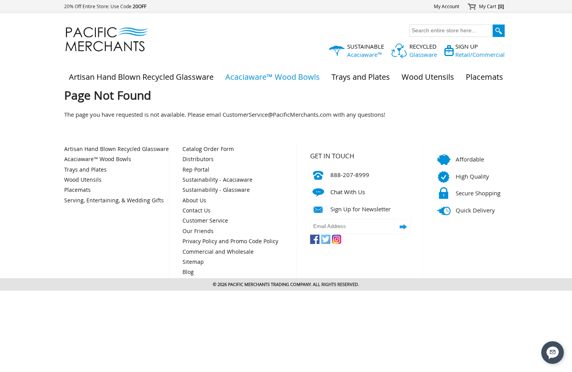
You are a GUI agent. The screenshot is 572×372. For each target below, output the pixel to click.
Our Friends (198, 231)
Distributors (198, 159)
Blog (188, 271)
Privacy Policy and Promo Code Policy (230, 241)
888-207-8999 (349, 175)
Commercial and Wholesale (218, 251)
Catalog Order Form (208, 149)
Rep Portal (195, 169)
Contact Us (196, 210)
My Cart (491, 6)
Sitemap (193, 261)
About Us (194, 200)
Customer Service (205, 220)
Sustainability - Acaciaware (217, 179)
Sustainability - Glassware (216, 189)
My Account (446, 6)
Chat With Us (347, 192)
